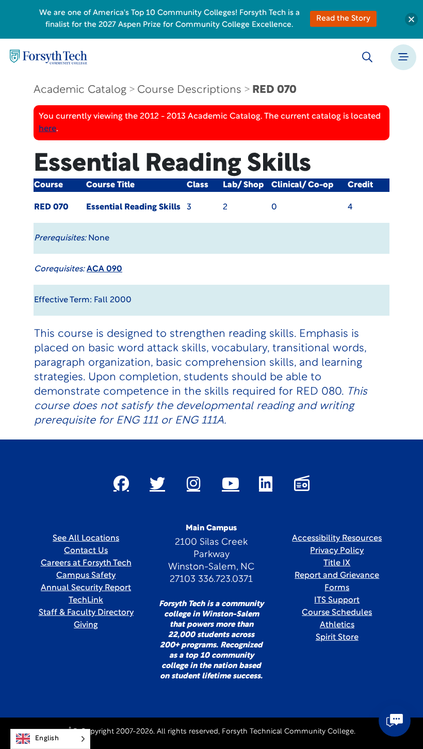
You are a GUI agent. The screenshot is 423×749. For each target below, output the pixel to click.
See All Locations (86, 538)
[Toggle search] (367, 57)
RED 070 (274, 90)
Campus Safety (86, 576)
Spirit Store (337, 637)
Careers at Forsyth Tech (86, 563)
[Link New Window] (121, 483)
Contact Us (86, 551)
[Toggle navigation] (403, 57)
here (47, 129)
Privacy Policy (337, 551)
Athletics (337, 625)
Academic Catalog (80, 90)
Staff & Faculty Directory (86, 613)
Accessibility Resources (337, 538)
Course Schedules (337, 613)
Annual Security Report (86, 588)
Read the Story (343, 19)
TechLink (86, 600)
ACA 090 (104, 269)
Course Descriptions (189, 90)
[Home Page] (48, 57)
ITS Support (337, 600)
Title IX (336, 563)
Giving (86, 625)
